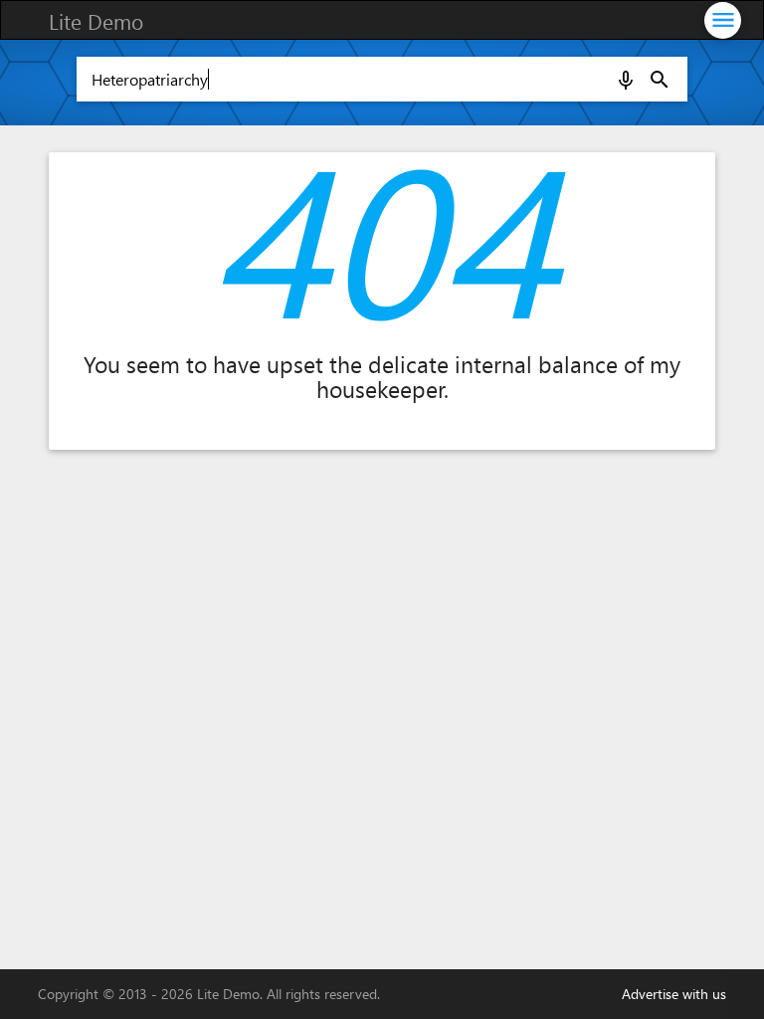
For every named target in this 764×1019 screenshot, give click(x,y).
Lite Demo (96, 21)
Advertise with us (674, 993)
